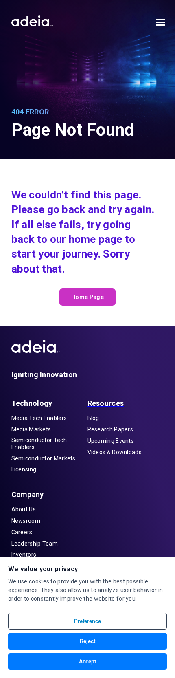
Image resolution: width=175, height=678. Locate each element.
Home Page (87, 297)
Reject (87, 641)
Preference (87, 621)
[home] (32, 18)
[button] (159, 24)
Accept (87, 661)
